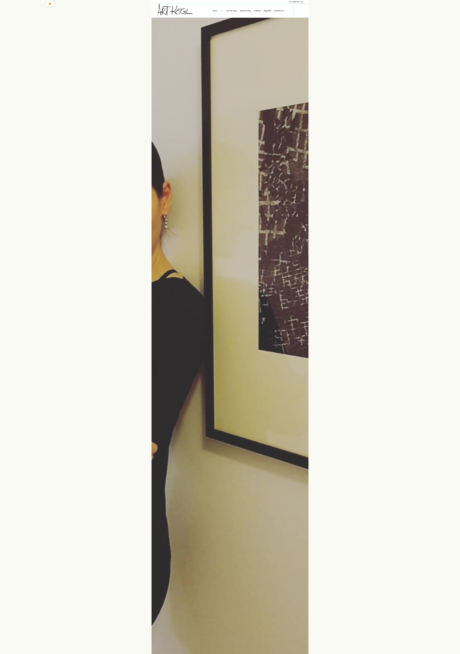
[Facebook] (297, 10)
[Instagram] (300, 10)
